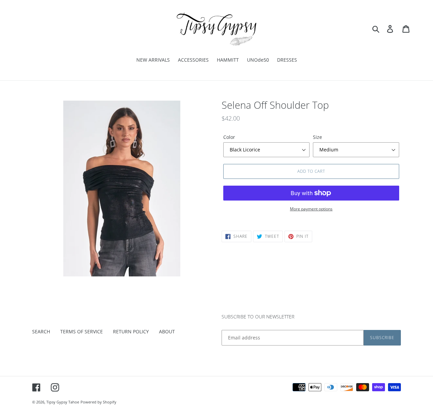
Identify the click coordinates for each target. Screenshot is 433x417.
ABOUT (167, 331)
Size (317, 137)
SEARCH (41, 331)
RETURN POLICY (131, 331)
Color (229, 137)
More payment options (311, 209)
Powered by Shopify (98, 401)
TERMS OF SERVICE (81, 331)
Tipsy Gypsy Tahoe (62, 401)
